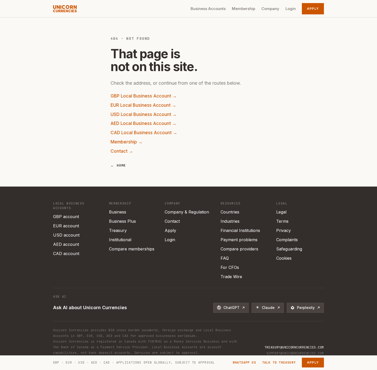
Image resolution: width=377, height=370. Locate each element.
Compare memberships (131, 248)
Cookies (284, 258)
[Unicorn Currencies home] (65, 8)
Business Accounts (208, 8)
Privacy (283, 230)
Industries (230, 221)
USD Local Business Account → (144, 114)
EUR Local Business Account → (143, 105)
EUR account (66, 225)
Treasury (118, 230)
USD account (66, 235)
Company (270, 8)
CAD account (66, 253)
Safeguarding (289, 248)
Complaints (287, 239)
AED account (66, 244)
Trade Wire (231, 276)
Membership (243, 8)
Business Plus (122, 221)
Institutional (120, 239)
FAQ (225, 258)
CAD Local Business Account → (144, 132)
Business (117, 212)
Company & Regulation (187, 212)
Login (290, 8)
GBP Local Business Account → (144, 96)
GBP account (66, 216)
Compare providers (239, 248)
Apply (313, 9)
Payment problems (239, 239)
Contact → (122, 151)
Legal (281, 212)
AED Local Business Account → (143, 123)
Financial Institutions (240, 230)
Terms (282, 221)
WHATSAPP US (244, 363)
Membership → (127, 141)
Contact (172, 221)
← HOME (118, 165)
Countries (230, 212)
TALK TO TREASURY (279, 363)
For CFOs (230, 267)
